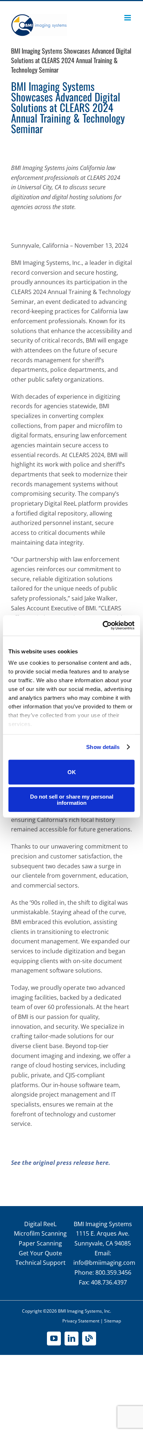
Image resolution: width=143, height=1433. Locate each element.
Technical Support (40, 1263)
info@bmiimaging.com (104, 1263)
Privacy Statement (80, 1321)
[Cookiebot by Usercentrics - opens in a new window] (103, 625)
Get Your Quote (40, 1253)
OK (71, 772)
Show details (103, 747)
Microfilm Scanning (40, 1233)
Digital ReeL (40, 1224)
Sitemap (112, 1321)
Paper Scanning (40, 1243)
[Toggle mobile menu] (128, 18)
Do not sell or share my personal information (71, 799)
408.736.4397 (109, 1282)
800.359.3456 (113, 1272)
